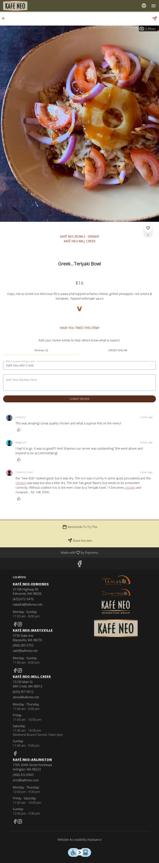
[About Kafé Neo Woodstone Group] (115, 606)
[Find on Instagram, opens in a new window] (19, 624)
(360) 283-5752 (23, 645)
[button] (4, 18)
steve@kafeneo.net (26, 697)
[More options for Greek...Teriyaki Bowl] (148, 228)
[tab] (41, 350)
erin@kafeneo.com (26, 780)
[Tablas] (115, 580)
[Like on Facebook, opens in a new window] (79, 565)
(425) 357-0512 (23, 692)
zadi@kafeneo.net (25, 651)
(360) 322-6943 (23, 775)
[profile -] (144, 5)
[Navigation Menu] (153, 6)
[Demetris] (115, 592)
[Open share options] (154, 18)
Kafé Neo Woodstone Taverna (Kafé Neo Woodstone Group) (115, 628)
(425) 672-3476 (23, 599)
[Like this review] (20, 429)
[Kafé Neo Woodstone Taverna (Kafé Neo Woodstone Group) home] (20, 6)
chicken (21, 483)
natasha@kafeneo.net (27, 604)
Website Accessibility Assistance (80, 839)
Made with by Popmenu (50, 552)
